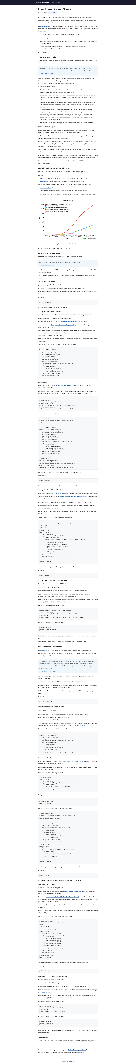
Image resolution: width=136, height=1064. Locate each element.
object (70, 321)
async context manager (45, 992)
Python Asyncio (52, 12)
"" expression (79, 725)
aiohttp (42, 178)
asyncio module (45, 26)
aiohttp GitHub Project (47, 265)
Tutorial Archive (55, 2)
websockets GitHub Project (48, 671)
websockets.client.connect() (72, 891)
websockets (44, 181)
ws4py (42, 191)
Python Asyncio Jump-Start (77, 1050)
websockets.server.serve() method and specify (69, 761)
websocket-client (45, 188)
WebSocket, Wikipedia (47, 73)
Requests (40, 278)
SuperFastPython (42, 2)
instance (66, 385)
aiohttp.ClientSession (61, 493)
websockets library (45, 650)
